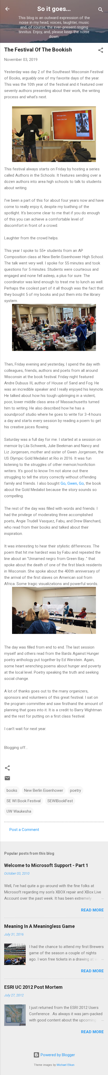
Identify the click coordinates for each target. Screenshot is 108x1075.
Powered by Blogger (57, 1055)
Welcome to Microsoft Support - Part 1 (46, 865)
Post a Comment (24, 829)
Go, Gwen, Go (72, 483)
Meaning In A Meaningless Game (39, 926)
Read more (92, 910)
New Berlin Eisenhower (43, 790)
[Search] (101, 11)
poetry (75, 790)
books (12, 790)
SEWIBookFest (60, 801)
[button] (101, 51)
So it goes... (54, 9)
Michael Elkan (65, 1065)
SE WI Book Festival (24, 801)
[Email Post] (7, 780)
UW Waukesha (19, 811)
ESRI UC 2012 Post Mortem (33, 987)
